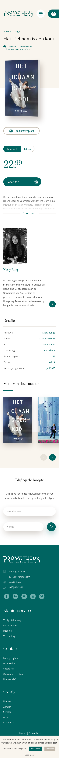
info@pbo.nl (15, 582)
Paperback (12, 149)
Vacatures (8, 668)
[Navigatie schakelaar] (40, 14)
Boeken (12, 46)
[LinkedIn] (15, 596)
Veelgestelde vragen (13, 620)
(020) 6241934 (16, 587)
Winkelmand (48, 14)
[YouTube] (24, 596)
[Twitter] (41, 596)
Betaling (7, 630)
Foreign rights (10, 658)
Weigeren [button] (50, 748)
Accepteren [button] (35, 748)
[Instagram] (33, 596)
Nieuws (7, 701)
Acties (6, 717)
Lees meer (29, 754)
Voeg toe (13, 182)
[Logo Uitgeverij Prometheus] (18, 14)
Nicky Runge (11, 31)
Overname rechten (13, 674)
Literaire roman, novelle (17, 49)
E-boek (27, 149)
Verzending (9, 636)
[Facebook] (6, 596)
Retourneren (10, 625)
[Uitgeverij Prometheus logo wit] (21, 559)
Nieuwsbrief (9, 679)
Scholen (7, 711)
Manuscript (9, 663)
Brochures (8, 722)
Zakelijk (7, 706)
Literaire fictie (25, 46)
